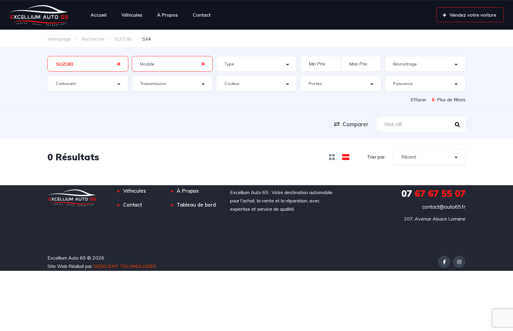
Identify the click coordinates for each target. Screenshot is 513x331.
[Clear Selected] (118, 63)
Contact (201, 15)
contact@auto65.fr (444, 207)
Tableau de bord (196, 205)
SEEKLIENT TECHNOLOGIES (124, 266)
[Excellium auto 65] (39, 15)
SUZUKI (123, 39)
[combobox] (88, 64)
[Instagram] (459, 262)
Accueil (99, 15)
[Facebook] (444, 262)
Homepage (59, 39)
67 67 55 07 (433, 193)
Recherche (92, 39)
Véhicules (131, 15)
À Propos (167, 15)
